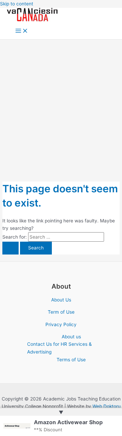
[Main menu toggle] (22, 31)
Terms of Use (71, 359)
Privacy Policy (61, 324)
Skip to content (16, 3)
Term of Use (61, 312)
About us (71, 336)
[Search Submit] (10, 248)
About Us (61, 299)
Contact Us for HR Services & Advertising (59, 348)
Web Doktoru (107, 406)
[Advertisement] (61, 104)
